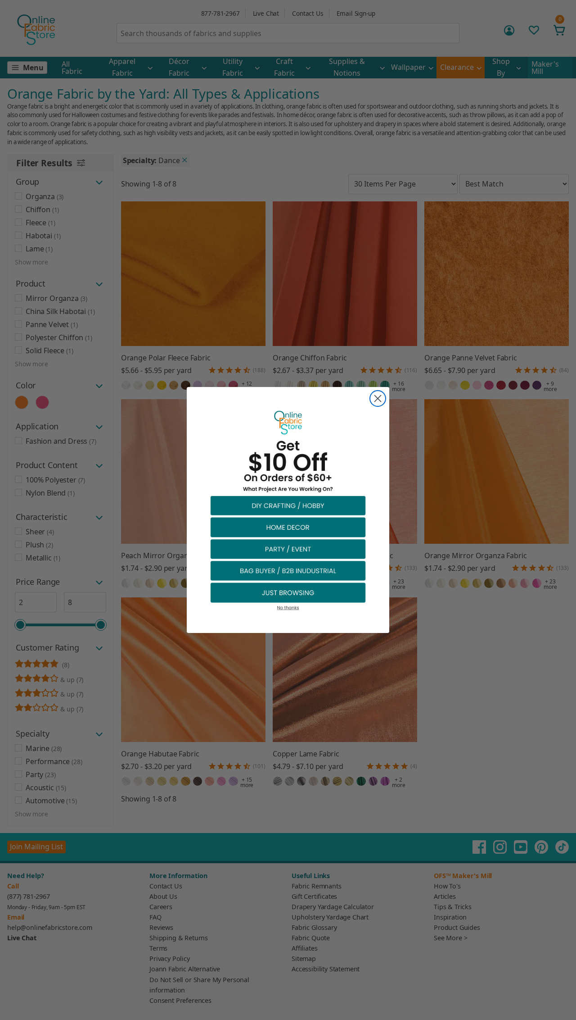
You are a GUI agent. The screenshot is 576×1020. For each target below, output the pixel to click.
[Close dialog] (378, 398)
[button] (288, 505)
